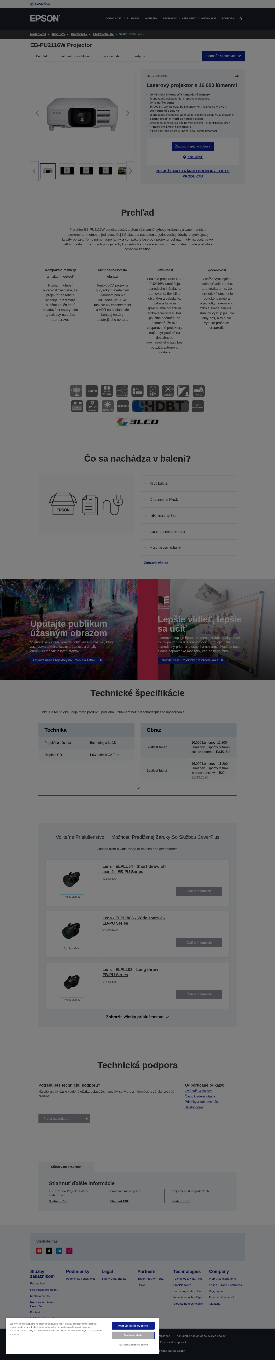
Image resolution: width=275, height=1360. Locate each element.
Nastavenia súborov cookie (133, 1344)
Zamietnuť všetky (133, 1335)
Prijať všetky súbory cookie (133, 1326)
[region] (82, 1335)
